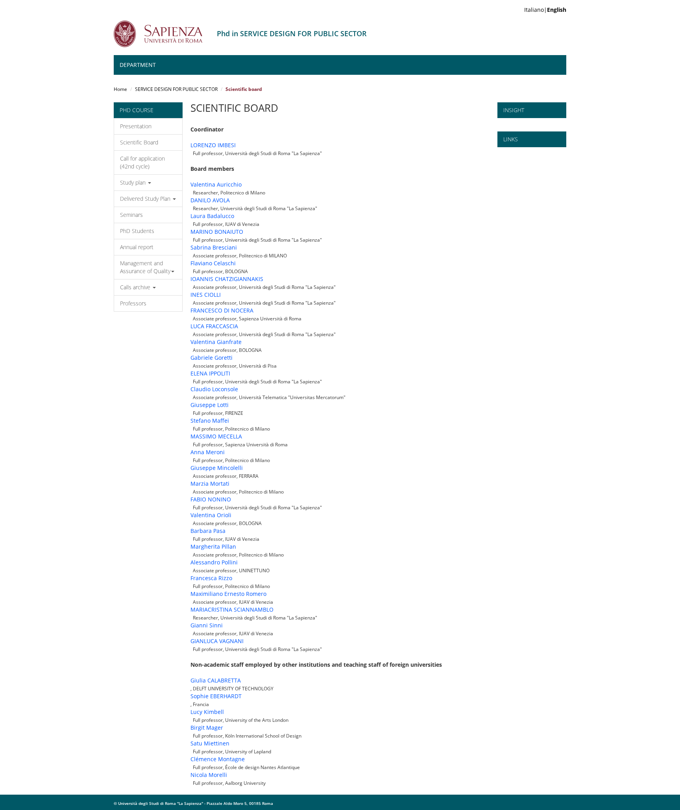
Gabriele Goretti (211, 357)
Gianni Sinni (206, 625)
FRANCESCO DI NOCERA (221, 310)
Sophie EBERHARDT (216, 696)
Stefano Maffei (209, 420)
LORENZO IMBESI (213, 145)
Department (138, 64)
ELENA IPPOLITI (210, 373)
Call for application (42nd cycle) (142, 162)
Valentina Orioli (210, 515)
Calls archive (136, 287)
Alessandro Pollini (214, 562)
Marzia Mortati (209, 483)
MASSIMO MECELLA (216, 436)
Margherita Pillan (213, 546)
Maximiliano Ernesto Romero (228, 593)
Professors (133, 303)
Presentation (136, 126)
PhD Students (137, 231)
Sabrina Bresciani (213, 247)
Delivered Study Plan (146, 198)
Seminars (131, 214)
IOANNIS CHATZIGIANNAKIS (226, 279)
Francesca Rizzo (211, 578)
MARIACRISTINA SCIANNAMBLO (231, 609)
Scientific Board (139, 142)
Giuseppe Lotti (209, 405)
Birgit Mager (206, 727)
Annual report (136, 247)
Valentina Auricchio (216, 184)
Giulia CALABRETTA (215, 680)
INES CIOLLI (205, 294)
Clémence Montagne (217, 759)
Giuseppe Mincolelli (216, 468)
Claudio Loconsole (214, 389)
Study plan (133, 182)
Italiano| (545, 9)
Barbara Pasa (207, 530)
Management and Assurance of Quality (145, 267)
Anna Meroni (207, 452)
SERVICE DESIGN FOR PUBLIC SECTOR (176, 89)
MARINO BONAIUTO (216, 231)
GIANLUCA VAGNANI (217, 641)
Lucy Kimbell (207, 712)
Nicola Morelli (208, 775)
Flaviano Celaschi (213, 263)
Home (120, 89)
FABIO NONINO (210, 499)
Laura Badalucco (212, 216)
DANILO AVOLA (210, 200)
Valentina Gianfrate (216, 342)
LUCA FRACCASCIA (214, 326)
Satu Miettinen (209, 743)
